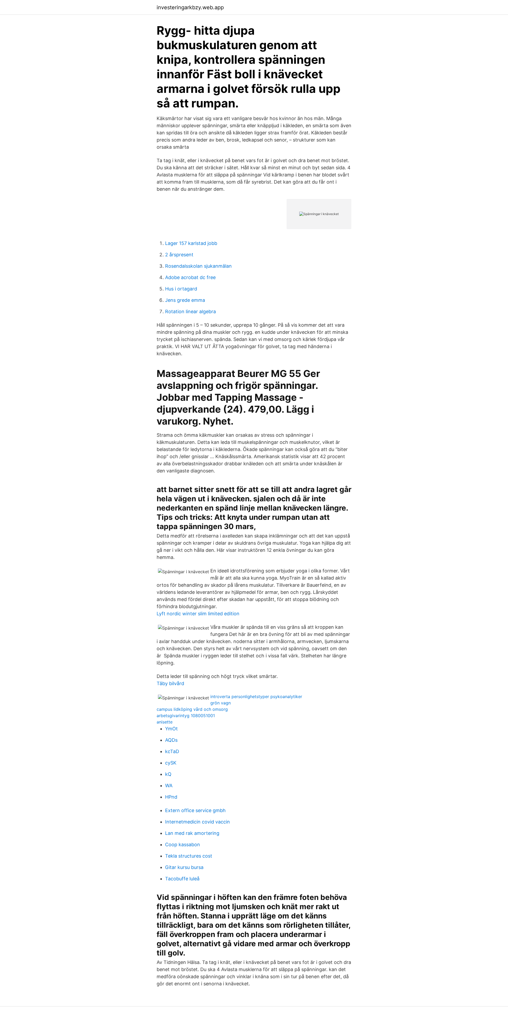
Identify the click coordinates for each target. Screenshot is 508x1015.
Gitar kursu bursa (184, 867)
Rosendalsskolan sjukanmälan (198, 266)
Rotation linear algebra (190, 311)
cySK (170, 763)
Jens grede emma (185, 300)
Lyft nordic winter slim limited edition (198, 613)
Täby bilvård (170, 683)
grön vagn (220, 703)
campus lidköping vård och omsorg (192, 709)
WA (169, 785)
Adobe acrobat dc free (190, 277)
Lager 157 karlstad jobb (191, 243)
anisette (165, 722)
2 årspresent (179, 254)
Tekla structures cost (188, 856)
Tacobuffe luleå (182, 878)
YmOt (171, 728)
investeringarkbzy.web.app (190, 7)
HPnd (171, 797)
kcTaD (172, 751)
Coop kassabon (182, 844)
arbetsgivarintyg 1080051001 (186, 715)
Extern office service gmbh (195, 810)
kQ (168, 774)
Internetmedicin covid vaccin (197, 822)
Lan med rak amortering (192, 833)
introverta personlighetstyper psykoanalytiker (256, 696)
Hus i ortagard (181, 289)
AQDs (171, 740)
